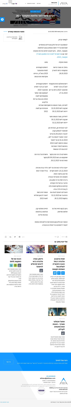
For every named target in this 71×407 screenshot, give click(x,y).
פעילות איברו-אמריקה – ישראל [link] (39, 11)
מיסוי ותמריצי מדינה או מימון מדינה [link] (12, 37)
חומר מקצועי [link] (36, 19)
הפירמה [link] (39, 3)
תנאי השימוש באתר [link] (4, 402)
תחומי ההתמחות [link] (31, 3)
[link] (2, 19)
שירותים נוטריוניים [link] (26, 11)
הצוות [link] (28, 19)
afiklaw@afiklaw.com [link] (47, 378)
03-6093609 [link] (50, 376)
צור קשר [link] (8, 362)
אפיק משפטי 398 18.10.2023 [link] (55, 31)
